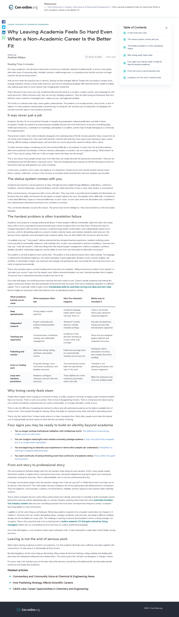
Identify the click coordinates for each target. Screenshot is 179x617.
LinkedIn (3, 32)
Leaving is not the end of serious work (144, 77)
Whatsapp (3, 38)
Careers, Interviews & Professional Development (28, 24)
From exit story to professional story (144, 71)
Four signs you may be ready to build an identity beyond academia (145, 63)
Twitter (3, 27)
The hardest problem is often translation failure (145, 47)
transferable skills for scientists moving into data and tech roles (80, 287)
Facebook (3, 22)
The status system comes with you (143, 39)
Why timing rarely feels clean (140, 55)
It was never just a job (137, 33)
